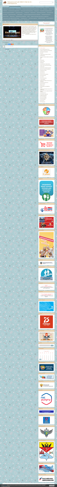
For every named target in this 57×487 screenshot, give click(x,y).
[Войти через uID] (8, 44)
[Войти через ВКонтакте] (10, 44)
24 (40, 359)
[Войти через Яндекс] (11, 44)
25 (42, 359)
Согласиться (52, 485)
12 (44, 356)
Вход (48, 23)
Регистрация (45, 23)
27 (46, 359)
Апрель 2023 (46, 351)
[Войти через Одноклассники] (13, 44)
